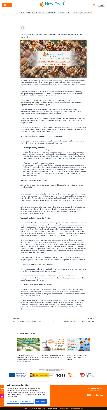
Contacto (75, 12)
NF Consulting (40, 12)
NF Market (61, 12)
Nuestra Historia (85, 12)
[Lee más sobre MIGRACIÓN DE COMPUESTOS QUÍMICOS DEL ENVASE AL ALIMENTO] (78, 345)
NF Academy (51, 12)
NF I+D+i (30, 12)
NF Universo (20, 12)
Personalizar (13, 401)
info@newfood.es (95, 388)
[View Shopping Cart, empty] (94, 5)
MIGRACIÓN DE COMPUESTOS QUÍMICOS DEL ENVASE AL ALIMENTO (77, 357)
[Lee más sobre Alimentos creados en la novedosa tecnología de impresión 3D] (53, 345)
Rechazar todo (27, 401)
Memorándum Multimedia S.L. (72, 408)
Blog (68, 12)
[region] (27, 394)
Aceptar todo (40, 401)
